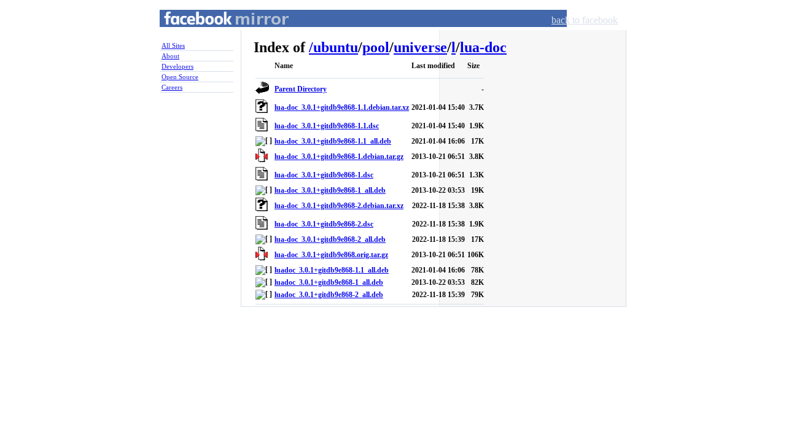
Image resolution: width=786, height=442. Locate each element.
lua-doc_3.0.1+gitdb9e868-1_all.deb (330, 190)
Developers (177, 66)
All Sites (173, 45)
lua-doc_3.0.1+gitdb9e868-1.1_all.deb (332, 141)
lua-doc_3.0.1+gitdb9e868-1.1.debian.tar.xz (341, 107)
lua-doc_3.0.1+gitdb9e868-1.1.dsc (326, 126)
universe (420, 47)
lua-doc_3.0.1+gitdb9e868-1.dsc (323, 175)
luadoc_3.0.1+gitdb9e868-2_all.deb (328, 294)
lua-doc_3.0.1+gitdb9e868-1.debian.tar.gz (338, 156)
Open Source (179, 76)
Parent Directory (300, 89)
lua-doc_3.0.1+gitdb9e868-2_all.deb (330, 239)
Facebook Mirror (215, 33)
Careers (171, 87)
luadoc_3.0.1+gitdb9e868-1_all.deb (328, 282)
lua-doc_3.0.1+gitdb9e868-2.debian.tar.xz (338, 205)
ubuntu (335, 47)
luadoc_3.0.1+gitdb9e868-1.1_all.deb (331, 270)
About (170, 56)
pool (375, 47)
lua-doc (483, 47)
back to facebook (584, 20)
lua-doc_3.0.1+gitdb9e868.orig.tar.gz (331, 254)
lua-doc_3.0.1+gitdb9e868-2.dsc (323, 224)
